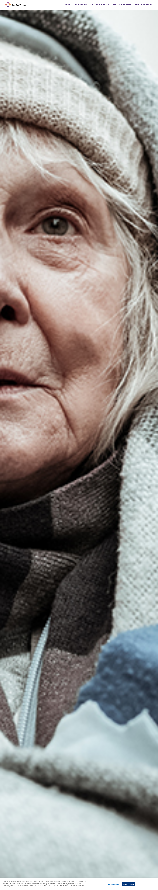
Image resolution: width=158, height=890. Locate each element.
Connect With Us (99, 5)
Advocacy (79, 5)
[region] (79, 884)
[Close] (154, 884)
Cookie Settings (113, 884)
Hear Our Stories (122, 5)
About (66, 5)
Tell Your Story (143, 5)
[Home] (15, 5)
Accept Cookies (128, 884)
